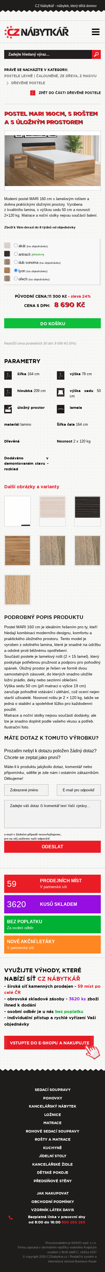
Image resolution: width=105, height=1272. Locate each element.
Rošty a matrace (53, 1139)
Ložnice (52, 1114)
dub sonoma (39, 262)
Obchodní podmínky (52, 1201)
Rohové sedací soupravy (52, 1131)
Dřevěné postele (28, 83)
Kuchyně (52, 1147)
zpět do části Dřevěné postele (70, 93)
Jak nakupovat (53, 1193)
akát (33, 246)
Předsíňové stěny (53, 1181)
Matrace (52, 1122)
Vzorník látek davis (52, 1209)
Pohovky (52, 1098)
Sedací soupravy (53, 1089)
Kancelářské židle (52, 1164)
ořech (34, 279)
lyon (32, 271)
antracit (31, 254)
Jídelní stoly (52, 1156)
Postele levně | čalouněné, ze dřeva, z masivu (50, 76)
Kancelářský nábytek (52, 1106)
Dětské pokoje (52, 1172)
